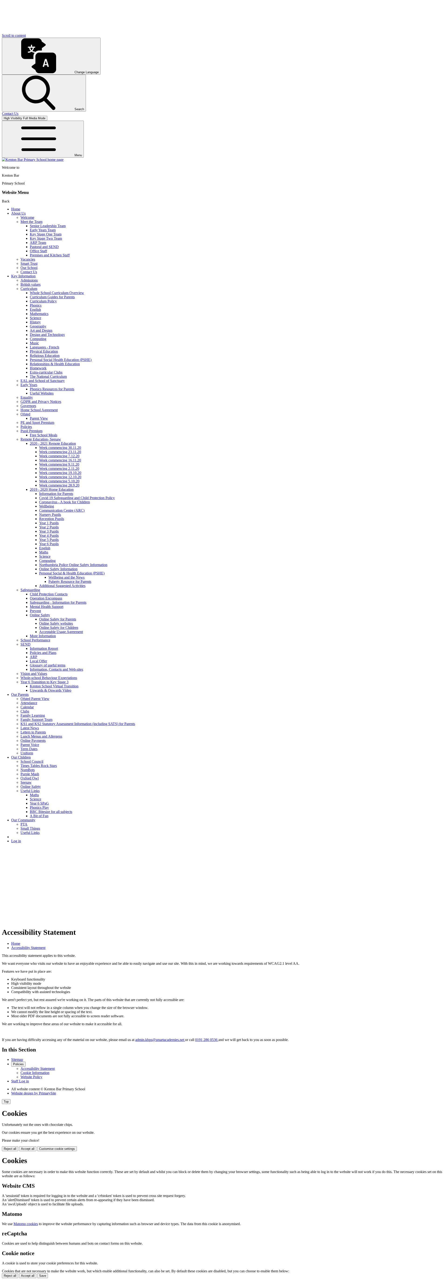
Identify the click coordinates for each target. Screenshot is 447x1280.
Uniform (26, 753)
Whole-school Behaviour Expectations (48, 678)
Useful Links (30, 791)
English (35, 310)
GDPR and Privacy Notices (40, 402)
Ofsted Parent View (34, 699)
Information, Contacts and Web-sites (56, 669)
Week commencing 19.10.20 (60, 473)
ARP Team (38, 243)
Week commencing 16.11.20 (60, 460)
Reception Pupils (51, 519)
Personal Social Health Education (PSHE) (60, 360)
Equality (26, 397)
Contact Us (28, 272)
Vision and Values (33, 674)
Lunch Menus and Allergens (41, 736)
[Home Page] (33, 160)
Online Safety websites (56, 623)
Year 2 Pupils (49, 527)
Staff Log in (20, 1081)
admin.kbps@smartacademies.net (160, 1040)
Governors (28, 406)
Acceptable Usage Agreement (61, 632)
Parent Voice (29, 745)
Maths (43, 552)
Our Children (21, 757)
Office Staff (38, 251)
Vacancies (27, 259)
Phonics (35, 305)
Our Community (23, 820)
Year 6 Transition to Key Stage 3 (44, 682)
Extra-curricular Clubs (46, 372)
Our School (28, 268)
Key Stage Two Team (46, 238)
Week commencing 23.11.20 (60, 452)
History (35, 322)
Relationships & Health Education (55, 364)
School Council (31, 761)
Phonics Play (39, 807)
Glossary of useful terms (47, 665)
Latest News (29, 728)
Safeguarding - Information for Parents (58, 602)
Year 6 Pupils (49, 544)
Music (34, 343)
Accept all (27, 1149)
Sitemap (17, 1059)
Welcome (27, 217)
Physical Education (44, 351)
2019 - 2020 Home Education (52, 489)
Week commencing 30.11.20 (60, 448)
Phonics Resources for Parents (52, 389)
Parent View (39, 418)
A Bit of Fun (39, 816)
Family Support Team (36, 720)
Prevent (35, 611)
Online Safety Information (58, 569)
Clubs (24, 711)
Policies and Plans (43, 653)
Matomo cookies (26, 1224)
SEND (25, 644)
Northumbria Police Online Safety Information (73, 565)
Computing (38, 339)
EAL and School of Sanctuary (42, 381)
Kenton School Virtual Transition (54, 686)
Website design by (33, 1093)
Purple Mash (29, 774)
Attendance (28, 703)
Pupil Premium (31, 431)
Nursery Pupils (50, 515)
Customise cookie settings (57, 1149)
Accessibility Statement (28, 948)
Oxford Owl (29, 778)
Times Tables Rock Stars (38, 766)
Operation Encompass (46, 598)
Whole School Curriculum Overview (57, 293)
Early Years (28, 385)
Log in (16, 841)
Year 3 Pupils (49, 531)
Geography (38, 326)
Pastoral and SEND (44, 247)
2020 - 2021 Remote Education (53, 443)
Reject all (10, 1149)
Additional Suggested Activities (62, 586)
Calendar (27, 707)
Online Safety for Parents (57, 619)
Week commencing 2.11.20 (59, 469)
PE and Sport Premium (37, 422)
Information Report (44, 648)
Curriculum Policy (43, 301)
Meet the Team (31, 222)
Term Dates (28, 749)
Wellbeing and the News (66, 577)
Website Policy (31, 1077)
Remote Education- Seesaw (40, 439)
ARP (33, 657)
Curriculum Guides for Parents (52, 297)
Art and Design (41, 330)
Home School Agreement (39, 410)
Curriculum (28, 289)
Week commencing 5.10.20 (59, 481)
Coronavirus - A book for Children (64, 502)
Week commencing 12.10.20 (60, 477)
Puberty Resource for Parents (69, 582)
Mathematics (39, 314)
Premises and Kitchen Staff (50, 255)
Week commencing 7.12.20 (59, 456)
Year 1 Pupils (49, 523)
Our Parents (20, 694)
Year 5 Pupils (49, 540)
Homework (38, 368)
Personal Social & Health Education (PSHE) (72, 573)
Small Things (30, 828)
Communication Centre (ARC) (62, 510)
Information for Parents (56, 494)
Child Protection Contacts (49, 594)
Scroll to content (14, 35)
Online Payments (33, 741)
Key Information (23, 276)
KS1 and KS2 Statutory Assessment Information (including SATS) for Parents (77, 724)
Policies (26, 427)
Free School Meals (43, 435)
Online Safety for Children (58, 628)
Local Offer (38, 661)
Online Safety (40, 615)
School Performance (35, 640)
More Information (43, 636)
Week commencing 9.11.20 (59, 464)
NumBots (27, 770)
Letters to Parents (33, 732)
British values (30, 284)
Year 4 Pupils (49, 535)
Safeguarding (30, 590)
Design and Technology (47, 335)
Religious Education (45, 356)
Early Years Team (43, 230)
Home (15, 209)
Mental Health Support (46, 607)
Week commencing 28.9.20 (59, 485)
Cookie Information (34, 1073)
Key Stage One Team (45, 234)
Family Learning (32, 715)
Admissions (29, 280)
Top (6, 1101)
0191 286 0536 (206, 1040)
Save (42, 1275)
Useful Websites (42, 393)
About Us (18, 213)
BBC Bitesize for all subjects (51, 812)
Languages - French (44, 347)
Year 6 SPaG (39, 803)
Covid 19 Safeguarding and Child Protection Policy (77, 498)
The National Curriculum (48, 376)
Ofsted (25, 414)
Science (35, 318)
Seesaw (26, 782)
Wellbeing (46, 506)
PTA (23, 824)
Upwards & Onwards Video (50, 690)
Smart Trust (28, 263)
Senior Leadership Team (48, 226)
